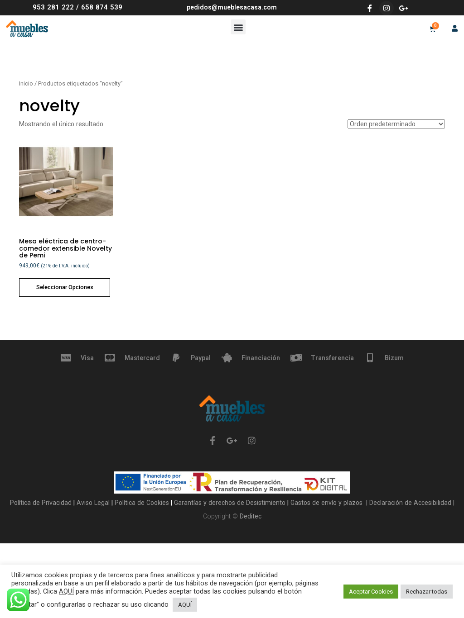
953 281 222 (53, 7)
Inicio (26, 83)
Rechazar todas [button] (426, 591)
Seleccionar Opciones (64, 287)
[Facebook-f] (369, 8)
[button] (238, 26)
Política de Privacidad (41, 502)
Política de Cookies (143, 502)
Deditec (250, 516)
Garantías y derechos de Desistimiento (229, 502)
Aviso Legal (94, 502)
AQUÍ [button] (185, 604)
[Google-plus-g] (403, 8)
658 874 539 (101, 7)
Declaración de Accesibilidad (409, 502)
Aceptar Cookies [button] (371, 591)
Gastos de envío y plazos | (328, 502)
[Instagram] (386, 8)
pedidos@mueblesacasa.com (232, 7)
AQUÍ (66, 591)
